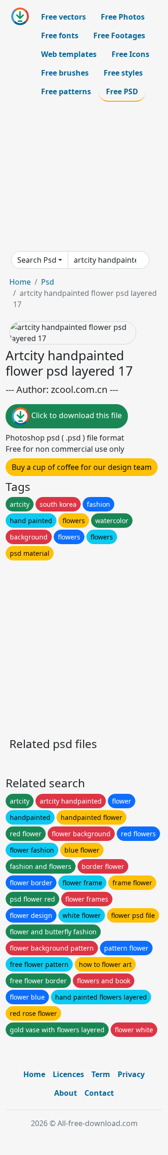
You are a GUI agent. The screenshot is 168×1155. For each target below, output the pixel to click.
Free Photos (123, 17)
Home (20, 282)
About (65, 1093)
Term (100, 1074)
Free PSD (122, 91)
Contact (99, 1093)
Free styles (123, 73)
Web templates (69, 54)
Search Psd (36, 260)
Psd (47, 282)
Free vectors (63, 17)
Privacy (131, 1074)
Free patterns (66, 91)
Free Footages (119, 35)
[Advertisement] (84, 176)
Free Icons (130, 54)
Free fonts (59, 35)
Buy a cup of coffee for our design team (82, 467)
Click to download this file (75, 415)
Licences (68, 1074)
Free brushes (65, 73)
